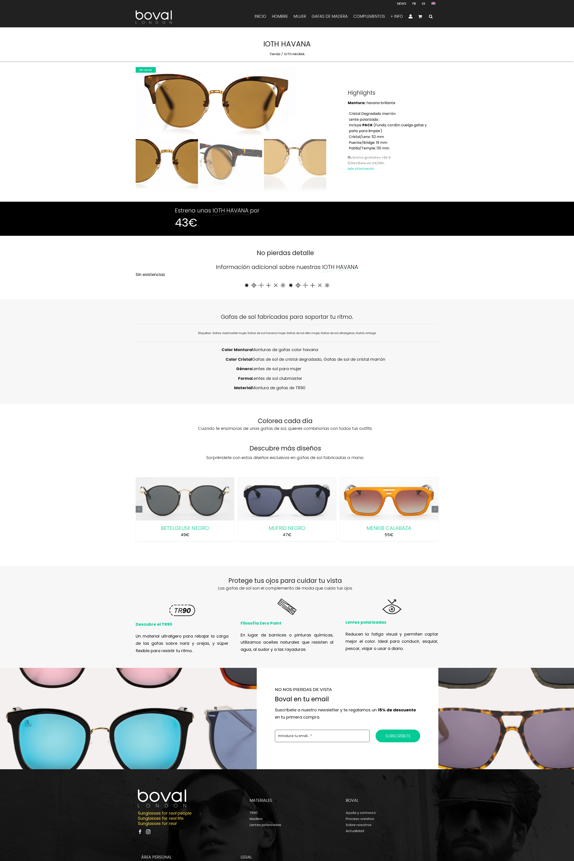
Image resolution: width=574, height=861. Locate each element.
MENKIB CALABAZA (389, 528)
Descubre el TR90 (154, 624)
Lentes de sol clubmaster (277, 378)
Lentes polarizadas (366, 622)
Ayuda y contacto (361, 812)
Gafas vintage (366, 333)
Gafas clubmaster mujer (229, 333)
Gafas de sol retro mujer (303, 333)
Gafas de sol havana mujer (266, 333)
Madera (256, 818)
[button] (431, 16)
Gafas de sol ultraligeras (338, 333)
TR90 (254, 812)
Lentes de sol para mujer (276, 368)
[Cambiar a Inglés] (433, 3)
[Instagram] (148, 832)
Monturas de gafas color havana (285, 349)
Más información (361, 168)
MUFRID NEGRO (287, 528)
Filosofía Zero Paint (261, 623)
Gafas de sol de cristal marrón (354, 359)
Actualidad (355, 830)
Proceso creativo (360, 818)
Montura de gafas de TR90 (278, 388)
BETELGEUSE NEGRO (185, 528)
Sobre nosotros (359, 824)
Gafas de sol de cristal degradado (287, 359)
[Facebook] (140, 832)
